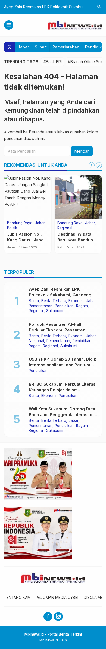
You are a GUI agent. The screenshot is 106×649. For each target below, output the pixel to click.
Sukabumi (54, 311)
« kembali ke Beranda (24, 131)
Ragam (82, 306)
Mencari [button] (81, 151)
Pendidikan (64, 306)
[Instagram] (58, 616)
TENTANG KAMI (18, 597)
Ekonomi (75, 301)
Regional (64, 228)
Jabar (23, 47)
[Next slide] (99, 165)
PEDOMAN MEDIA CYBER (58, 597)
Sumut (41, 47)
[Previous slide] (92, 165)
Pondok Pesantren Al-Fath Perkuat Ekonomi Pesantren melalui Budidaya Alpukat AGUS (61, 330)
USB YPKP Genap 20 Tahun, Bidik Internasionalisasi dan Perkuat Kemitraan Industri (62, 364)
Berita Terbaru (53, 301)
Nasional (36, 341)
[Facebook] (47, 616)
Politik (12, 228)
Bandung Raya (19, 223)
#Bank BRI (52, 61)
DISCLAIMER (94, 597)
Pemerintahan (65, 47)
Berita (34, 301)
